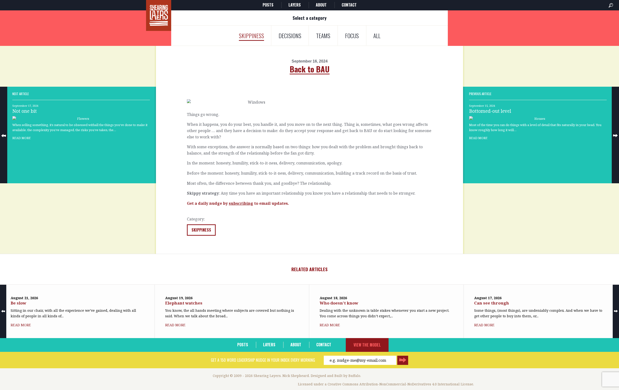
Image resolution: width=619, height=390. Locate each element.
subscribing (241, 203)
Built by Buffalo (347, 375)
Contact (349, 5)
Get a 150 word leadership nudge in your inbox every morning (263, 360)
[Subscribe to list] (402, 360)
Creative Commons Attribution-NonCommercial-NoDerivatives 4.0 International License (400, 384)
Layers (294, 5)
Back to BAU (310, 69)
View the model (367, 345)
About (321, 5)
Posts (268, 5)
